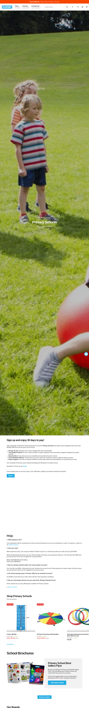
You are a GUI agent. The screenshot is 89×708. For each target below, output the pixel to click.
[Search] (67, 7)
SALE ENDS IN (34, 2)
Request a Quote (44, 697)
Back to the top (12, 587)
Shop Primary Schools (19, 596)
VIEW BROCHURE (57, 683)
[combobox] (56, 7)
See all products (12, 599)
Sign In (10, 475)
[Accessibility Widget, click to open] (86, 354)
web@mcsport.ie (13, 545)
